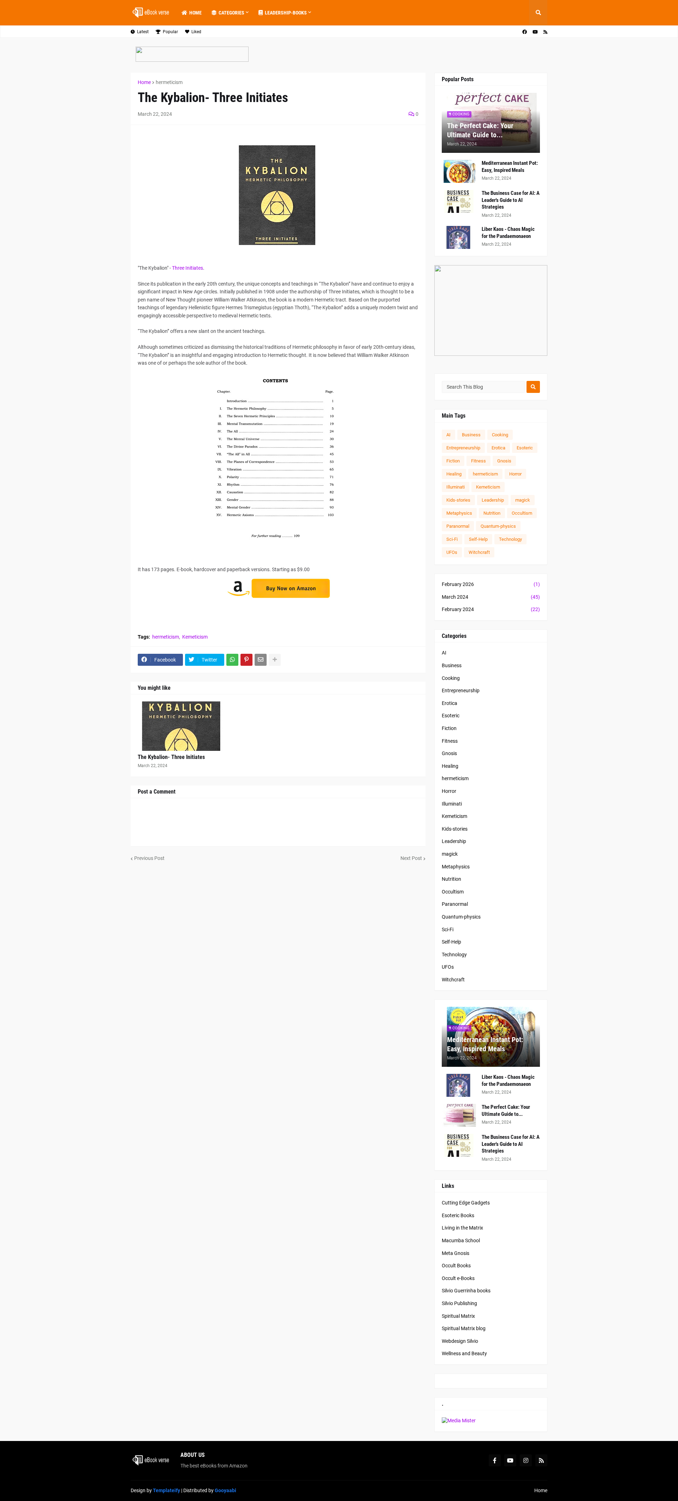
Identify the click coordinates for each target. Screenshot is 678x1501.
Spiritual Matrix (458, 1316)
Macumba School (461, 1240)
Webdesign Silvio (460, 1341)
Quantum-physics (498, 526)
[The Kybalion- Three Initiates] (182, 726)
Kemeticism (195, 636)
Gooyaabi (225, 1490)
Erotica (498, 447)
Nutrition (491, 513)
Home (144, 82)
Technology (510, 539)
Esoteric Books (458, 1215)
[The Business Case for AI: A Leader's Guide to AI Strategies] (459, 201)
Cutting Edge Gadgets (466, 1203)
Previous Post (149, 858)
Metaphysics (459, 513)
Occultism (522, 513)
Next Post (411, 858)
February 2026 (491, 584)
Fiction (453, 461)
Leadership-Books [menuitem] (286, 13)
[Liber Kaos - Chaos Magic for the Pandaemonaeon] (459, 237)
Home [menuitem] (195, 13)
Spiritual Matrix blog (464, 1328)
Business (471, 434)
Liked (196, 31)
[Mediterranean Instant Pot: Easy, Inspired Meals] (459, 171)
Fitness (478, 461)
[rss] (545, 32)
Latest (143, 31)
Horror (515, 474)
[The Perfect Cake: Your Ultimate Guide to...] (459, 1115)
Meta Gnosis (455, 1253)
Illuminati (455, 487)
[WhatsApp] (232, 660)
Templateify (166, 1490)
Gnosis (504, 461)
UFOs (451, 552)
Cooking (500, 434)
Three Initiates (187, 268)
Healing (454, 474)
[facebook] (524, 32)
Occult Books (456, 1265)
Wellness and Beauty (464, 1353)
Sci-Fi (452, 539)
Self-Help (478, 539)
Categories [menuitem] (231, 13)
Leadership (493, 500)
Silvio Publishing (459, 1303)
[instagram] (526, 1460)
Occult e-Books (458, 1278)
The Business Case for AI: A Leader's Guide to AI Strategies (511, 200)
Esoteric (525, 447)
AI (448, 434)
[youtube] (535, 32)
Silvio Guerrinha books (466, 1290)
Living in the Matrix (462, 1228)
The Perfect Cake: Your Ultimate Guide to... (480, 130)
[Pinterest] (246, 660)
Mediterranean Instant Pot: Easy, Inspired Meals (510, 166)
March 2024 (491, 597)
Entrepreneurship (463, 447)
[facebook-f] (495, 1460)
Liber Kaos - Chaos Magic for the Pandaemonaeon (508, 232)
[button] (538, 12)
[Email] (261, 660)
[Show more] (275, 660)
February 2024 (491, 609)
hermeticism (169, 82)
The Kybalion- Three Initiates (171, 757)
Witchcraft (479, 552)
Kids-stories (458, 500)
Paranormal (457, 526)
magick (522, 500)
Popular (170, 31)
